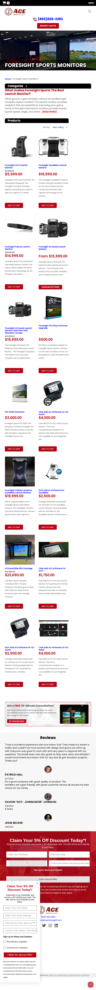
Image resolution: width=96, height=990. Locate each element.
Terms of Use (54, 975)
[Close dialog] (37, 883)
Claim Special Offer (48, 879)
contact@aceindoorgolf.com (48, 920)
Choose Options (50, 287)
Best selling (58, 127)
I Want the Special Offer (20, 955)
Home (8, 78)
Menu (91, 3)
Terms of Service (81, 975)
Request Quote (48, 25)
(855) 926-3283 (48, 917)
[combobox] (19, 923)
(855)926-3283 (50, 19)
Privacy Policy (67, 975)
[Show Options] (27, 863)
